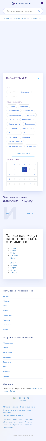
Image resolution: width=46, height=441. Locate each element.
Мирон (6, 310)
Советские (28, 425)
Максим (6, 301)
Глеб (5, 306)
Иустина (29, 213)
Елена (5, 348)
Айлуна (13, 272)
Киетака (14, 255)
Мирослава (8, 343)
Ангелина (7, 357)
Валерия (6, 376)
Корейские (28, 110)
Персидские (8, 427)
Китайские (13, 119)
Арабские (26, 137)
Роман (6, 391)
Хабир (13, 253)
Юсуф (13, 258)
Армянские (27, 128)
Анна (5, 367)
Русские (12, 106)
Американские (15, 115)
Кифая (13, 268)
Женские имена (27, 407)
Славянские (30, 124)
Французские (14, 124)
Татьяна (6, 371)
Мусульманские (15, 146)
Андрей (6, 320)
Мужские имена (10, 407)
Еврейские (26, 119)
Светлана (7, 362)
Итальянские (14, 133)
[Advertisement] (23, 45)
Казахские (13, 137)
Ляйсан (33, 388)
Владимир (7, 315)
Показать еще (23, 153)
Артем (5, 296)
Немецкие (30, 115)
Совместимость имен (13, 415)
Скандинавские (15, 142)
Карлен (13, 251)
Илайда (13, 265)
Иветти (13, 270)
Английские (14, 110)
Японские (24, 106)
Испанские (31, 146)
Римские (28, 422)
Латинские (18, 422)
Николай (7, 325)
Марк (5, 329)
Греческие (28, 133)
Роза (40, 388)
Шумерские (7, 422)
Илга (7, 213)
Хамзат (13, 248)
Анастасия (7, 352)
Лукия (13, 263)
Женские (25, 92)
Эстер (12, 391)
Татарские (13, 128)
